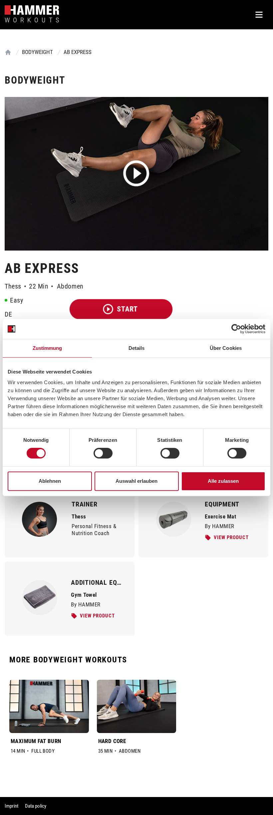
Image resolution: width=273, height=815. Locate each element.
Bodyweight (37, 52)
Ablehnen (50, 481)
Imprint (11, 806)
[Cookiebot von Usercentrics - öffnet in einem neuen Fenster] (236, 329)
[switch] (103, 453)
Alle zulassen (223, 481)
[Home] (8, 52)
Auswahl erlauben (136, 481)
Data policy (35, 806)
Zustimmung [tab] (47, 348)
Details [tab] (137, 348)
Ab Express (78, 52)
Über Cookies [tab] (226, 348)
